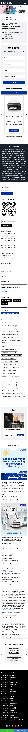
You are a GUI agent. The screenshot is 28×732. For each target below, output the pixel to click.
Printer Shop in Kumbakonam (9, 713)
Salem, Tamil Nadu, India (7, 291)
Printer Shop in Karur (7, 705)
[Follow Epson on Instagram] (12, 726)
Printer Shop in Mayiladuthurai (9, 717)
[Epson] (7, 3)
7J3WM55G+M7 (5, 290)
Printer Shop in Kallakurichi (8, 701)
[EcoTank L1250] (14, 105)
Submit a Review (7, 193)
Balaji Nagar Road (6, 300)
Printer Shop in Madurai (7, 715)
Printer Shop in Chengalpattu (9, 677)
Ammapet (4, 303)
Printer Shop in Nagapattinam (9, 720)
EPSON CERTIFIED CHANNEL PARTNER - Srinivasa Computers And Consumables (14, 651)
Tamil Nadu (11, 255)
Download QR (6, 225)
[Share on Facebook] (3, 499)
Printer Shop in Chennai (7, 680)
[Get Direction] (15, 291)
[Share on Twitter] (14, 499)
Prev (2, 115)
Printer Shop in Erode (7, 696)
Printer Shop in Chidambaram (9, 682)
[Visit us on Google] (15, 726)
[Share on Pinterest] (10, 499)
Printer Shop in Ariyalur (7, 675)
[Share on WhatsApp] (17, 499)
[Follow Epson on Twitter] (9, 726)
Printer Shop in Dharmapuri (8, 691)
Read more (20, 435)
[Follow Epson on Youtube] (18, 726)
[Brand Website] (21, 726)
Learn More (14, 130)
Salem (10, 257)
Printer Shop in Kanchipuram (9, 703)
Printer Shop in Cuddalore (8, 687)
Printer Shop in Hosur (7, 698)
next (26, 115)
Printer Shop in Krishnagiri (8, 710)
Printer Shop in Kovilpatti (8, 708)
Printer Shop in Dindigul (7, 694)
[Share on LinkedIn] (7, 499)
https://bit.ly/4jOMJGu (8, 571)
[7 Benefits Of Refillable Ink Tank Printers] (14, 420)
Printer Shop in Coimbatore (8, 684)
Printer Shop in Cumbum (8, 689)
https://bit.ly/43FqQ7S (8, 609)
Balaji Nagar (17, 300)
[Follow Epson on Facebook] (6, 726)
